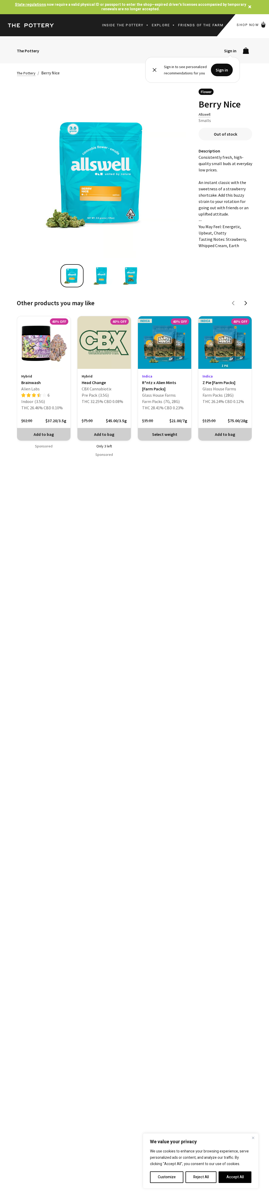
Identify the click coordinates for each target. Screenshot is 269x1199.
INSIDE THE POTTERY (123, 25)
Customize (167, 1177)
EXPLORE (161, 25)
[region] (200, 1160)
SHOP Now (248, 24)
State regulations (30, 4)
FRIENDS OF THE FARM (201, 25)
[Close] (253, 1138)
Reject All (201, 1177)
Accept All (235, 1177)
